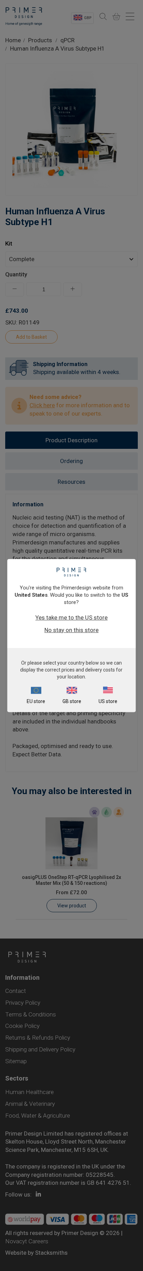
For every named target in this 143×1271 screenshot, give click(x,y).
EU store (36, 701)
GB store (71, 701)
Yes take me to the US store (71, 617)
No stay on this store (71, 629)
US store (108, 701)
